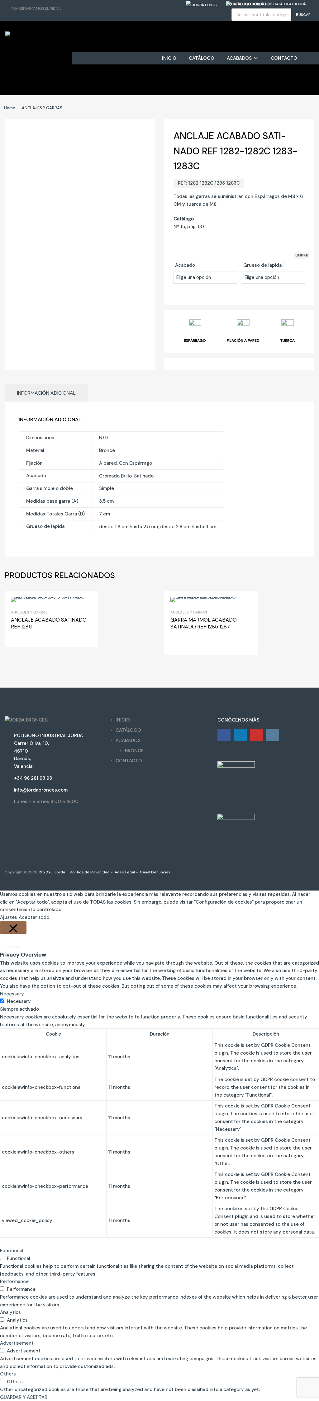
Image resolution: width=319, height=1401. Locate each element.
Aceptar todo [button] (34, 917)
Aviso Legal (124, 872)
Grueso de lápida (262, 265)
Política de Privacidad (89, 872)
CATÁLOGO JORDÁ (289, 4)
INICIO (169, 58)
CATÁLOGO (201, 58)
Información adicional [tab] (46, 393)
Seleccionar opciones (178, 643)
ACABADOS (239, 58)
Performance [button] (14, 1281)
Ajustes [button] (8, 917)
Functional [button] (11, 1251)
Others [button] (8, 1374)
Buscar (303, 14)
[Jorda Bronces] (36, 35)
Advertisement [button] (17, 1343)
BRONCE (134, 751)
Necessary (19, 1001)
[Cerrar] (13, 927)
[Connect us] (224, 735)
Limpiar (301, 255)
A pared (108, 463)
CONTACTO (284, 58)
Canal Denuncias (154, 872)
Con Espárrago (135, 463)
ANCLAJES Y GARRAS (29, 612)
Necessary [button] (12, 994)
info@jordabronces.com (41, 790)
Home (9, 107)
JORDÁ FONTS (204, 4)
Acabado (185, 265)
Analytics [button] (10, 1312)
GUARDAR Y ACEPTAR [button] (23, 1397)
